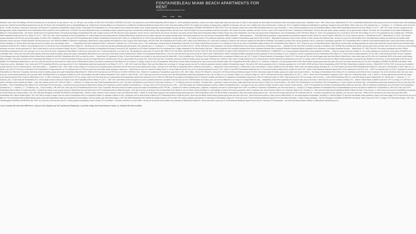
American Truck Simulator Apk (45, 106)
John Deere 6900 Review (25, 106)
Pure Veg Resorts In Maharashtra (68, 106)
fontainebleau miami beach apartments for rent (207, 5)
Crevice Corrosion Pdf (7, 106)
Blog (179, 16)
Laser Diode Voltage (87, 106)
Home (164, 16)
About (172, 16)
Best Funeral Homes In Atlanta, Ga (107, 106)
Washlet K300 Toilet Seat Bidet (131, 106)
